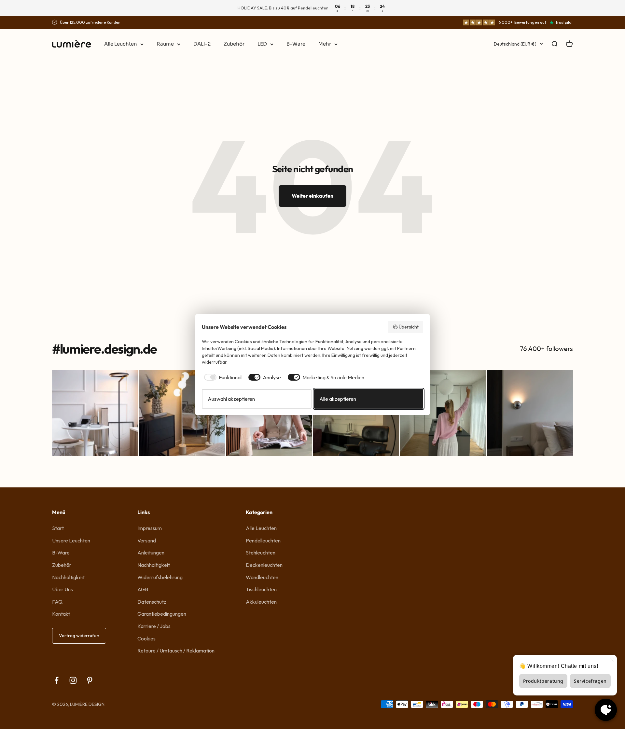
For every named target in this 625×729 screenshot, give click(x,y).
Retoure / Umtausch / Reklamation (176, 650)
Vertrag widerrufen (79, 635)
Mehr (324, 44)
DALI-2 (202, 44)
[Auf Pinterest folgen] (89, 680)
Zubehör (234, 44)
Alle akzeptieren (337, 399)
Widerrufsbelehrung (160, 577)
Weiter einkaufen (312, 195)
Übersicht (409, 327)
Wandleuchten (262, 577)
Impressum (149, 528)
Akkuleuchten (261, 601)
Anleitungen (150, 552)
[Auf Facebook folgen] (56, 680)
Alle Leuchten (120, 44)
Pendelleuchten (263, 540)
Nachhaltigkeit (68, 577)
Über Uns (62, 589)
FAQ (57, 601)
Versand (146, 540)
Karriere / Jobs (154, 626)
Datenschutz (151, 601)
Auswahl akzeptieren (231, 399)
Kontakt (61, 613)
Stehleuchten (260, 552)
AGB (142, 589)
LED (262, 44)
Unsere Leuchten (71, 540)
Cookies (146, 638)
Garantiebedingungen (161, 613)
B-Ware (295, 44)
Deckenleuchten (264, 565)
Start (58, 528)
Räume (165, 44)
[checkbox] (222, 377)
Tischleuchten (261, 589)
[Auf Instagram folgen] (73, 680)
